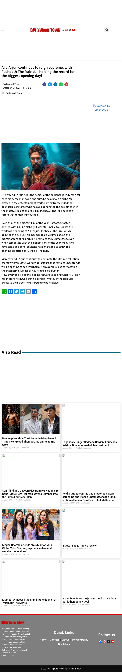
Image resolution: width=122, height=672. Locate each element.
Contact (54, 639)
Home (43, 639)
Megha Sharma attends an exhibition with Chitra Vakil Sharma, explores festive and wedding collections (27, 548)
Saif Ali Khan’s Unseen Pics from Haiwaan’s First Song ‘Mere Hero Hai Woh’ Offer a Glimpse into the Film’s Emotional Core (30, 494)
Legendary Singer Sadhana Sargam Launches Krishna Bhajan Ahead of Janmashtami (89, 443)
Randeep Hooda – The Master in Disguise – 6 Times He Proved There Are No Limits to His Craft (29, 441)
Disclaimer (64, 644)
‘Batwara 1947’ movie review (79, 545)
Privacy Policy (80, 639)
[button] (2, 29)
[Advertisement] (40, 119)
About (65, 639)
